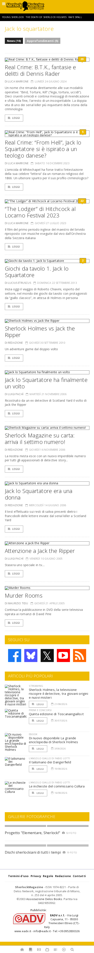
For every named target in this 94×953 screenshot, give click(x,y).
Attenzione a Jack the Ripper (40, 550)
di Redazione (14, 343)
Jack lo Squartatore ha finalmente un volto (46, 383)
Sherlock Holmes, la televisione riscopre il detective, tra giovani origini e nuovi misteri (58, 693)
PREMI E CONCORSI (40, 710)
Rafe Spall (75, 17)
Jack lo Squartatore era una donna (39, 494)
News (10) (14, 41)
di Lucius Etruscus (18, 283)
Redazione (63, 876)
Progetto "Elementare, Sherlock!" (32, 832)
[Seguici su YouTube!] (63, 655)
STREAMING (36, 686)
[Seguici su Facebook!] (14, 655)
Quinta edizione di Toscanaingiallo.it (56, 714)
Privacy (36, 876)
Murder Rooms (24, 595)
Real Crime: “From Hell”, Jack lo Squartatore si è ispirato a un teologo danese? (43, 149)
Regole (48, 876)
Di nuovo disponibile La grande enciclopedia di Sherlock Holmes (53, 740)
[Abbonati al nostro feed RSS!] (79, 655)
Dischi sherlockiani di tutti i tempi (33, 852)
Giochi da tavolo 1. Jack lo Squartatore (37, 272)
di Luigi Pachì (14, 394)
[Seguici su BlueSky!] (30, 655)
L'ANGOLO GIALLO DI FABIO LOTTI (49, 758)
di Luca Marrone (17, 81)
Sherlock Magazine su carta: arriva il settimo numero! (40, 438)
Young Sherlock (13, 17)
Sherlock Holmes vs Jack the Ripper (40, 331)
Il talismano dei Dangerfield (50, 762)
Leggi (16, 118)
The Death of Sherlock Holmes (46, 17)
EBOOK (33, 734)
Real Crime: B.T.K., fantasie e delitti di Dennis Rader (40, 70)
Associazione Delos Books (44, 899)
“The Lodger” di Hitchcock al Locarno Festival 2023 (40, 212)
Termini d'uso (18, 876)
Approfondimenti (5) (42, 41)
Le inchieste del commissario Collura (57, 786)
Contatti (79, 876)
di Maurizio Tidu (16, 603)
